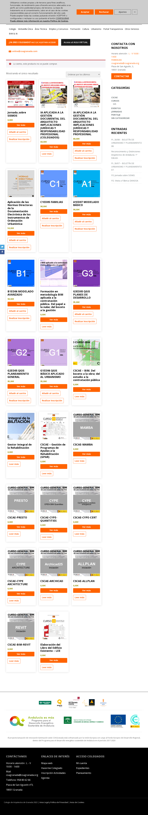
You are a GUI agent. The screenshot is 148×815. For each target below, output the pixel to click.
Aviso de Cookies (77, 802)
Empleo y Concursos (58, 29)
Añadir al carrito (17, 132)
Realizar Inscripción (19, 139)
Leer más (47, 153)
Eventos (116, 108)
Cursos (115, 100)
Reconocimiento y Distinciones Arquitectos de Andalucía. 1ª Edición (125, 154)
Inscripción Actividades (53, 773)
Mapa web (46, 763)
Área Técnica (41, 29)
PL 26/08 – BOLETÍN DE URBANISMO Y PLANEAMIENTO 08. (126, 142)
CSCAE (114, 97)
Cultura (85, 29)
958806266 (116, 60)
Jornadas (116, 111)
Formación (75, 29)
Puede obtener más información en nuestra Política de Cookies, (39, 21)
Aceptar (85, 12)
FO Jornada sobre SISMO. (123, 175)
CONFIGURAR (62, 18)
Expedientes (82, 768)
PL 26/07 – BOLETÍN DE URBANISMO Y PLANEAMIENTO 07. (126, 166)
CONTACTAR (121, 76)
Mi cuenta (81, 763)
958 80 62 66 (23, 779)
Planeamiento (83, 773)
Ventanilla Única (25, 29)
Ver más (21, 125)
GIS (114, 104)
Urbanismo (96, 29)
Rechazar (104, 12)
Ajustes (123, 12)
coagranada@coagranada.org (125, 63)
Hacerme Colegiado (51, 768)
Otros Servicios (132, 29)
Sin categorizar (120, 118)
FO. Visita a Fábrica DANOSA (124, 180)
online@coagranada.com (24, 51)
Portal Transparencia (113, 29)
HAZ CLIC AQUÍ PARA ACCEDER (32, 42)
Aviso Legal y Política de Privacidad (54, 802)
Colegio (12, 29)
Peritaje (115, 114)
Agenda (45, 777)
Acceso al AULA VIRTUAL (76, 42)
